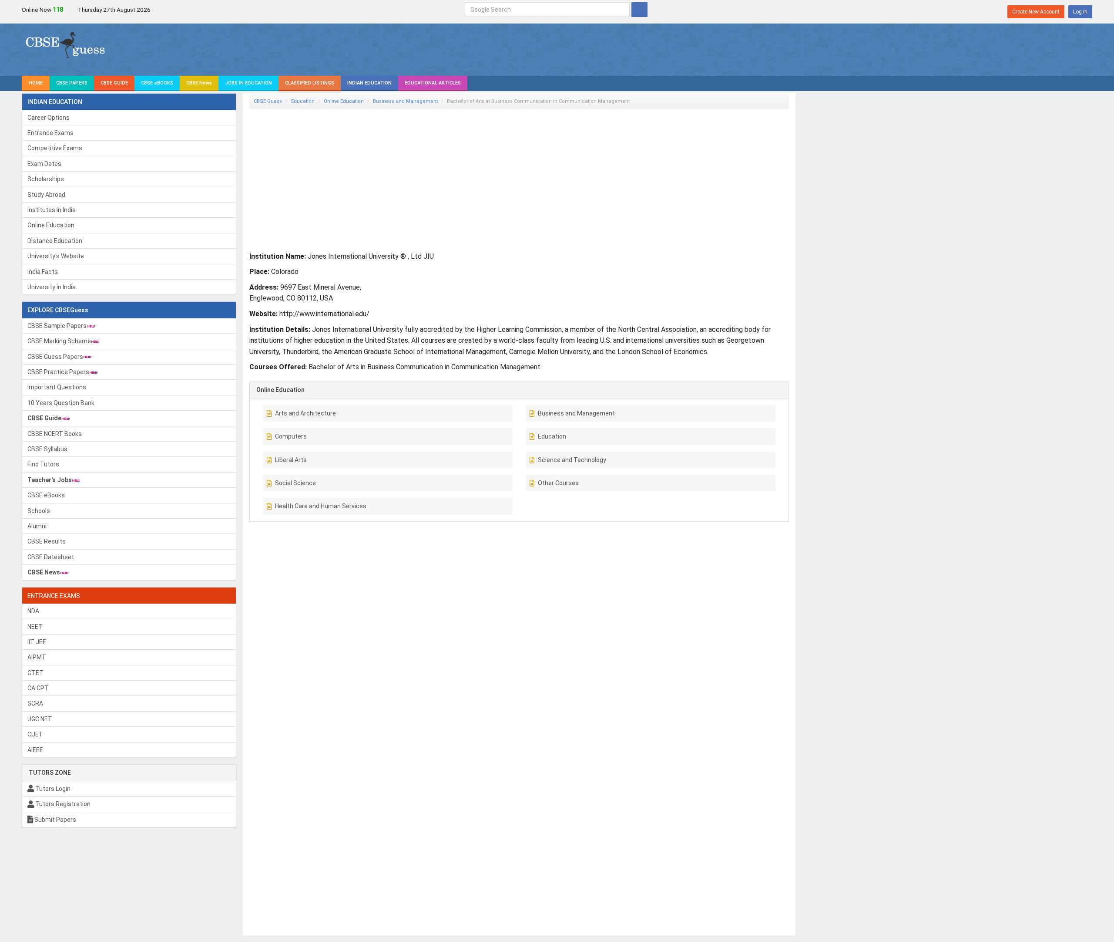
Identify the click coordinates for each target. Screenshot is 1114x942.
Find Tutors (43, 464)
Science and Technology (572, 459)
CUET (35, 734)
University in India (51, 287)
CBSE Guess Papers (55, 356)
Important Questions (56, 387)
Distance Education (54, 240)
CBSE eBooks (46, 495)
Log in (1080, 12)
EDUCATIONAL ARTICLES (433, 83)
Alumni (37, 526)
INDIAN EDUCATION (369, 83)
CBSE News (199, 83)
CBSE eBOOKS (157, 83)
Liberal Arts (291, 459)
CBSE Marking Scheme (59, 341)
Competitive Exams (54, 148)
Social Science (295, 482)
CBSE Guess (268, 101)
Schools (38, 510)
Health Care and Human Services (320, 506)
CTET (35, 672)
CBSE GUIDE (114, 83)
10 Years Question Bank (60, 402)
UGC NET (39, 719)
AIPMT (36, 657)
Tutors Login (52, 788)
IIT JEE (36, 641)
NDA (33, 611)
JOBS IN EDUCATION (248, 83)
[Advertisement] (510, 176)
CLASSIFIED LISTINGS (309, 83)
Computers (291, 436)
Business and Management (405, 101)
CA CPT (38, 688)
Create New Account (1036, 12)
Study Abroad (46, 194)
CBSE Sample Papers (57, 325)
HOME (36, 83)
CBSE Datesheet (50, 557)
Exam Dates (44, 163)
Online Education (50, 225)
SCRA (35, 703)
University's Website (55, 256)
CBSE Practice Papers (58, 371)
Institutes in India (51, 209)
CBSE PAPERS (71, 83)
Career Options (48, 117)
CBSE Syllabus (47, 449)
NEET (35, 626)
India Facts (42, 271)
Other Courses (558, 482)
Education (303, 101)
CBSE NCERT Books (54, 433)
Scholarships (45, 179)
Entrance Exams (50, 132)
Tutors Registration (62, 803)
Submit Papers (54, 819)
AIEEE (35, 749)
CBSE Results (46, 541)
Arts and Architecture (305, 413)
